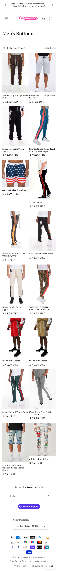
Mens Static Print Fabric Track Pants (40, 413)
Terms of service (21, 566)
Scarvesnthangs (27, 557)
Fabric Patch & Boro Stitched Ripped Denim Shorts (13, 468)
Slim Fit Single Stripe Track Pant (15, 96)
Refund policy (26, 561)
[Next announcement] (53, 5)
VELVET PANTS (36, 202)
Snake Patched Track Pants (15, 412)
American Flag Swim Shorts (15, 190)
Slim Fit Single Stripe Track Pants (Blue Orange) (42, 150)
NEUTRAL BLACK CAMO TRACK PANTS (13, 255)
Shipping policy (39, 566)
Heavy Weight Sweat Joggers (12, 308)
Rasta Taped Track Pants (41, 254)
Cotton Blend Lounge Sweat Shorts (42, 96)
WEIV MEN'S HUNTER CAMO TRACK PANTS (39, 308)
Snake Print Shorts (11, 361)
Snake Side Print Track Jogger (13, 150)
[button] (6, 18)
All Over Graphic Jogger (40, 459)
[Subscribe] (47, 495)
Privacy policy (41, 561)
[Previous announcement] (5, 5)
